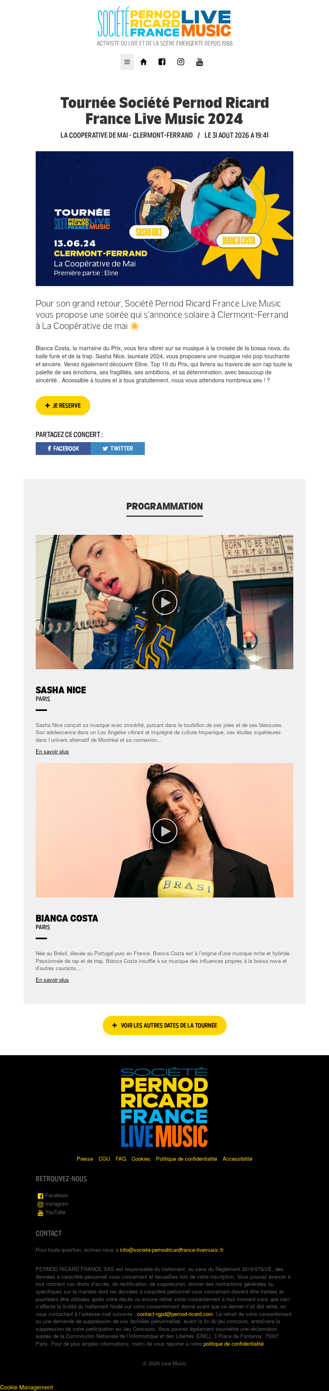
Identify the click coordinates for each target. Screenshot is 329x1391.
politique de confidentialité (233, 1343)
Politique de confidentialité (186, 1158)
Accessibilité (237, 1158)
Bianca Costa (67, 918)
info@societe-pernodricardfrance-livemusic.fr (171, 1249)
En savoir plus (52, 751)
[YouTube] (199, 62)
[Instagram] (180, 62)
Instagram (57, 1203)
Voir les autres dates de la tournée (168, 1025)
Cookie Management (26, 1387)
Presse (85, 1158)
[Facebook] (161, 62)
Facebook (56, 1195)
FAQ (121, 1158)
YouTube (55, 1212)
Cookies (141, 1158)
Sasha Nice (61, 690)
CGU (104, 1158)
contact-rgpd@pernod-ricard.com (175, 1314)
